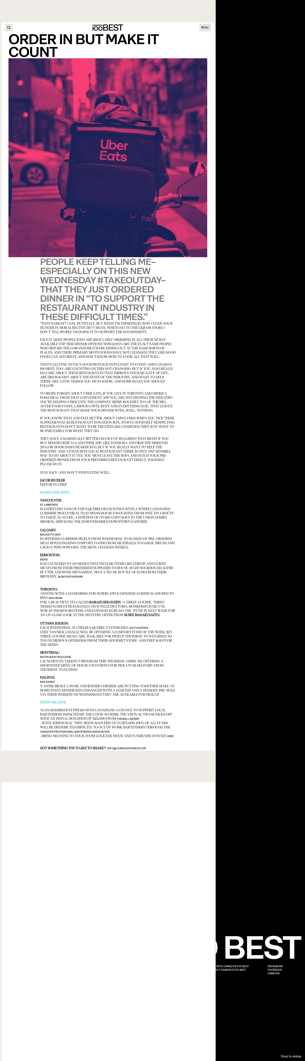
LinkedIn (273, 973)
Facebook (275, 970)
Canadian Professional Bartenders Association (74, 731)
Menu (205, 27)
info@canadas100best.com (126, 748)
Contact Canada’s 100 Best (227, 970)
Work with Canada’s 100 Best (228, 966)
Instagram (275, 966)
